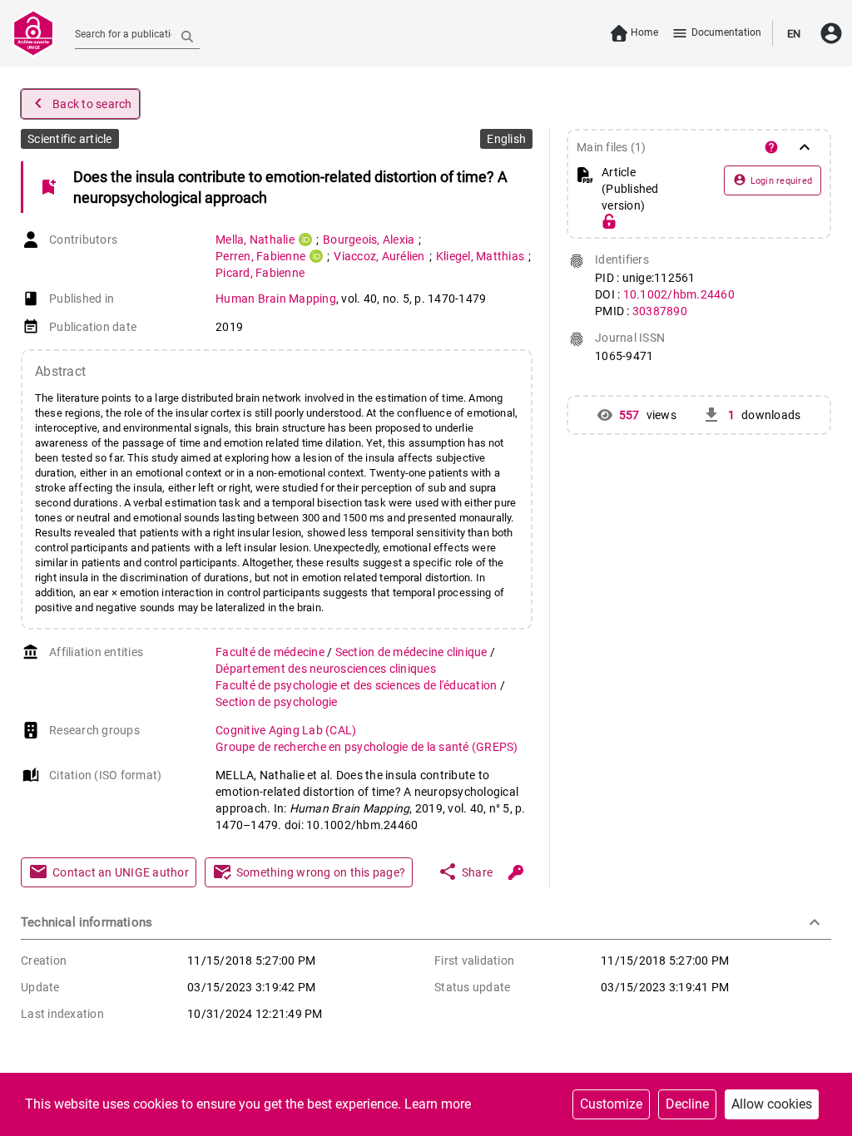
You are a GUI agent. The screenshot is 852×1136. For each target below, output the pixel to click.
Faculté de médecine (271, 652)
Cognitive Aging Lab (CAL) (285, 730)
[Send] (187, 35)
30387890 (659, 311)
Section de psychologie (276, 702)
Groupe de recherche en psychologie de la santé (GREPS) (366, 746)
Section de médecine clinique (412, 652)
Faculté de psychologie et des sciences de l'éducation (357, 685)
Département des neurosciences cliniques (325, 668)
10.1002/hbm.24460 (679, 294)
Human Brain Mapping (275, 298)
